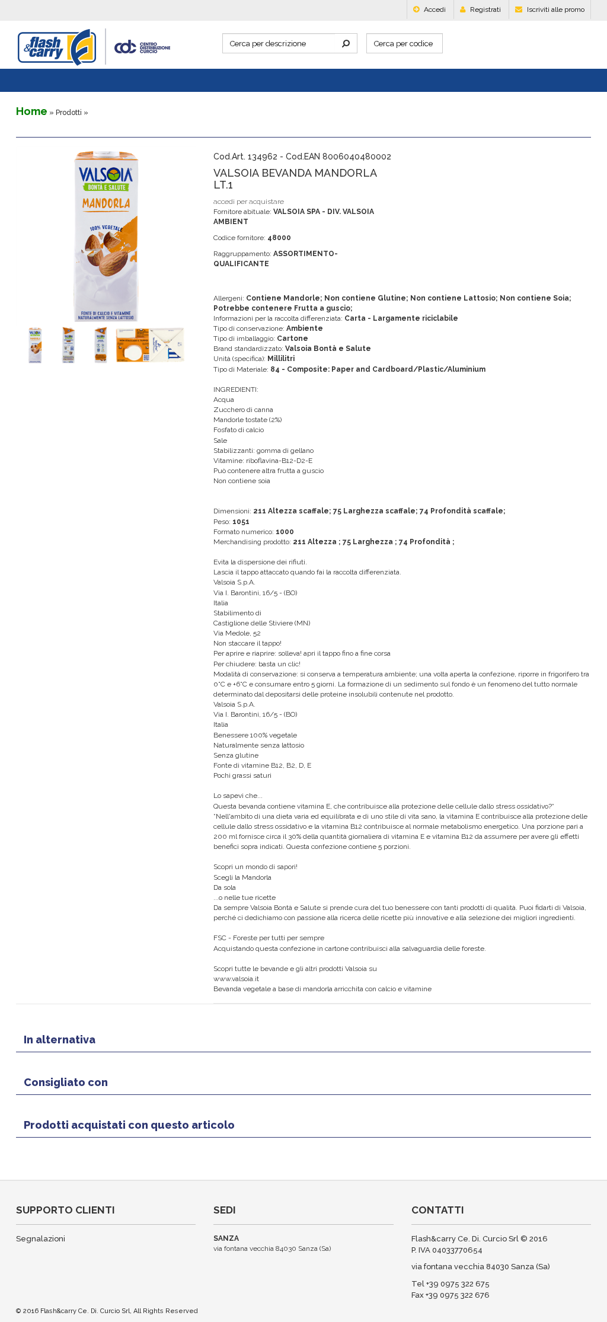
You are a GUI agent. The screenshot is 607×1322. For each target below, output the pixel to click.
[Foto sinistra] (57, 345)
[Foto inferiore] (155, 345)
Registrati (484, 9)
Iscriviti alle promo (554, 9)
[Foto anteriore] (23, 345)
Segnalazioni (40, 1238)
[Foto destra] (89, 345)
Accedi (434, 9)
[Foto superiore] (122, 345)
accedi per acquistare (248, 201)
